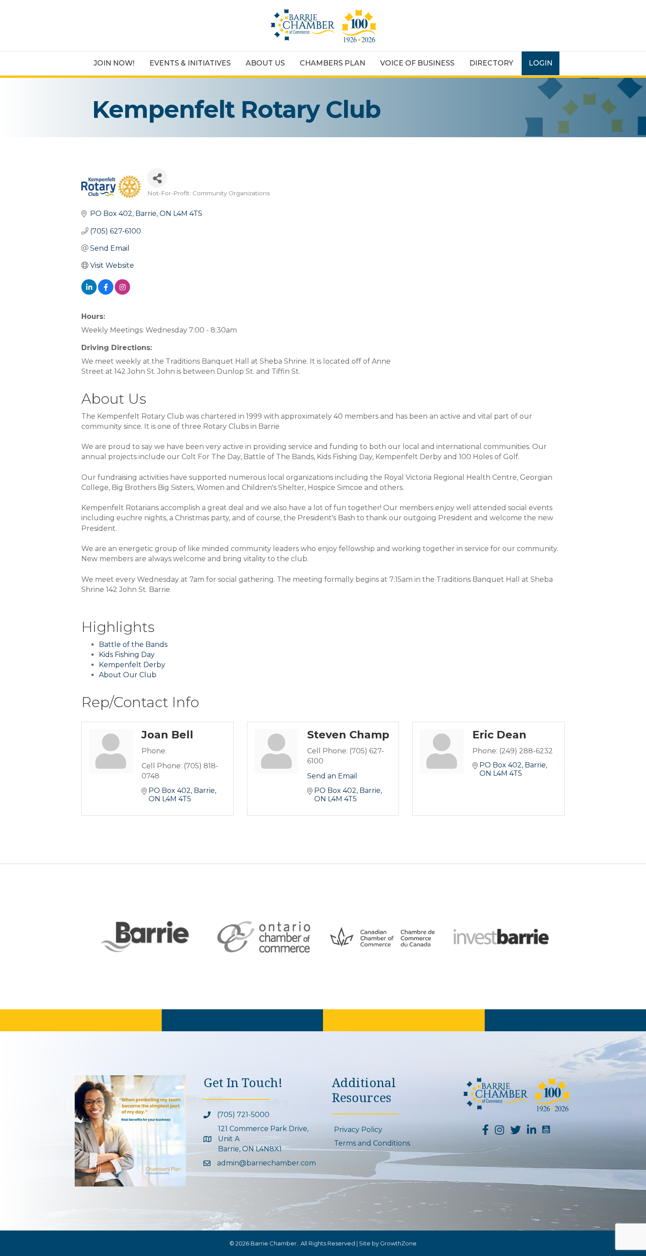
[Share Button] (157, 178)
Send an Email (332, 776)
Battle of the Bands (133, 644)
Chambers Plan (332, 63)
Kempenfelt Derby (132, 665)
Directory (491, 63)
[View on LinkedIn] (89, 292)
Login (540, 63)
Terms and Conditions (372, 1143)
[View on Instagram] (122, 292)
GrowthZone (398, 1243)
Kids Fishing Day (127, 654)
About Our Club (127, 675)
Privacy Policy (358, 1129)
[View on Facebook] (105, 292)
